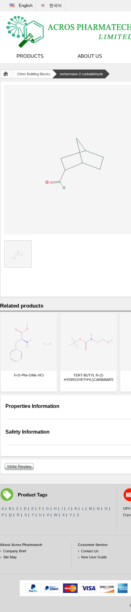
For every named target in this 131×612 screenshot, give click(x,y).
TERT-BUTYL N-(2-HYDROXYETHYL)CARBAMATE (88, 377)
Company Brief (14, 551)
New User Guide (94, 557)
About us (90, 56)
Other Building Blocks (33, 74)
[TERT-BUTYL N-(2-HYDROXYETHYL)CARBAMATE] (88, 342)
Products (30, 56)
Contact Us (90, 551)
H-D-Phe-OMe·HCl (29, 375)
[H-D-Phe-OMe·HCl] (29, 342)
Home (7, 74)
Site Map (10, 557)
